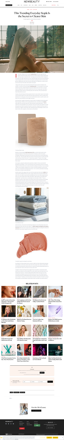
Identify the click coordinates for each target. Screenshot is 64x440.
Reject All (49, 437)
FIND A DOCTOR (8, 5)
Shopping (3, 356)
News (18, 356)
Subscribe (8, 1)
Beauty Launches (36, 337)
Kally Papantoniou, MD (29, 152)
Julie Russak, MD (33, 86)
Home (28, 9)
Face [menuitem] (21, 5)
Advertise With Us (21, 423)
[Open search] (57, 5)
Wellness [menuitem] (44, 5)
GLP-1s (2, 337)
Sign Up (42, 372)
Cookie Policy (21, 424)
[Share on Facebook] (10, 398)
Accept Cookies (55, 437)
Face (31, 9)
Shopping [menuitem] (40, 5)
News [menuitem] (18, 5)
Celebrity (19, 337)
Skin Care (35, 9)
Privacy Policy (36, 423)
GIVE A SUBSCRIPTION (36, 410)
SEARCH (50, 381)
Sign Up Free (50, 427)
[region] (32, 437)
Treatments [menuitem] (25, 5)
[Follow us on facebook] (46, 1)
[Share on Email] (11, 398)
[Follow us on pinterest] (8, 423)
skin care (22, 392)
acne (11, 392)
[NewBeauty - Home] (32, 1)
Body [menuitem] (30, 5)
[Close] (63, 438)
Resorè (45, 101)
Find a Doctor (36, 421)
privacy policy (38, 374)
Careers (28, 421)
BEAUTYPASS (54, 5)
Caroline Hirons (33, 74)
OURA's (44, 172)
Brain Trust (28, 423)
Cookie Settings (37, 425)
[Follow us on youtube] (13, 423)
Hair (18, 298)
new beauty (16, 392)
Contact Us (20, 421)
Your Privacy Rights (42, 437)
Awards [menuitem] (36, 5)
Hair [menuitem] (32, 5)
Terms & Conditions (29, 424)
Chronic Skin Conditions (53, 337)
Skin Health (35, 298)
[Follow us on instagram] (49, 1)
